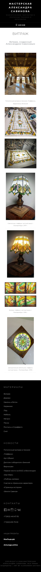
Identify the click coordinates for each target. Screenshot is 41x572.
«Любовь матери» (11, 479)
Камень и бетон (10, 402)
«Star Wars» (8, 475)
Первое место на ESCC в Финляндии (20, 471)
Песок (6, 423)
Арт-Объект (9, 458)
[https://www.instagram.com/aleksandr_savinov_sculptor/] (12, 509)
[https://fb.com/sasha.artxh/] (5, 509)
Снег (6, 431)
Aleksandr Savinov (31, 565)
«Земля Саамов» (11, 491)
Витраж (7, 394)
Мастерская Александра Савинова (20, 7)
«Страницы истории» (13, 487)
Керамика (8, 406)
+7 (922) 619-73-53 (11, 522)
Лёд (5, 410)
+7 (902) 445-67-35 (11, 516)
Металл (7, 419)
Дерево (7, 398)
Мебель (7, 415)
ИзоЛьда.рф (9, 539)
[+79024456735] (15, 509)
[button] (8, 74)
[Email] (8, 509)
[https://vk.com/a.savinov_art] (18, 509)
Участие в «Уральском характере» (18, 483)
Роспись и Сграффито (13, 427)
